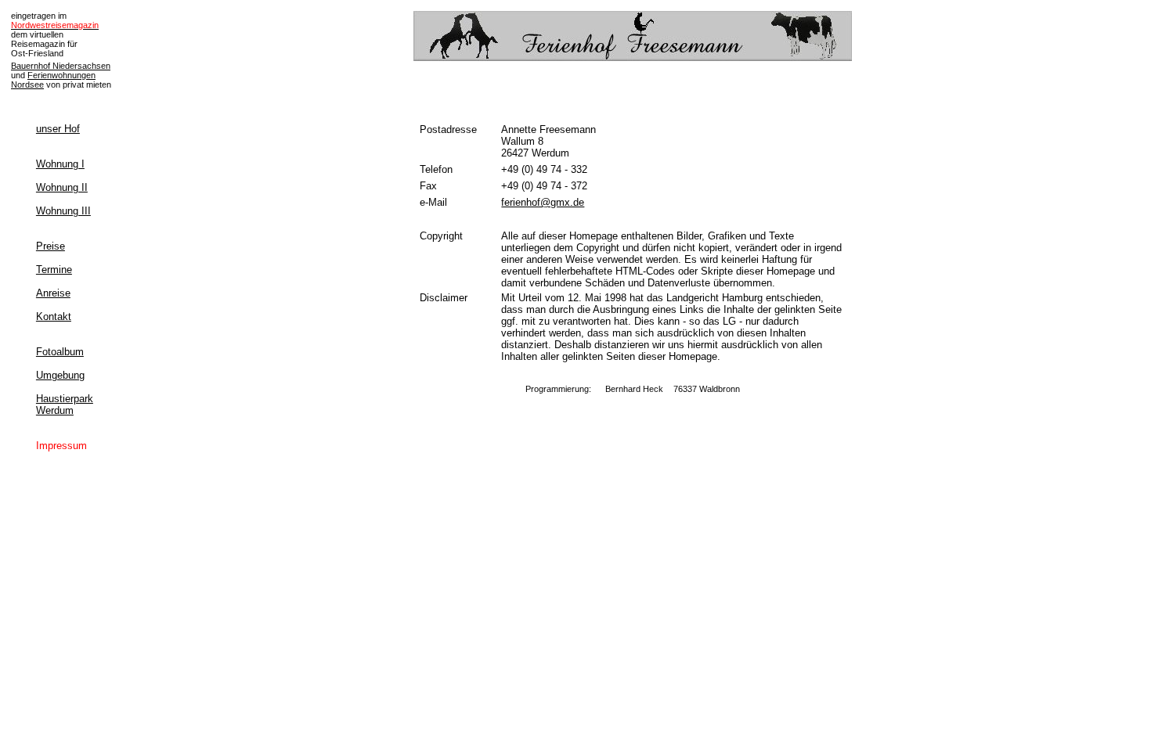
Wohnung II (62, 187)
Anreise (53, 293)
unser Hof (58, 129)
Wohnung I (60, 164)
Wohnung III (63, 211)
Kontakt (53, 316)
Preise (50, 246)
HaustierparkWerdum (64, 404)
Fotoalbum (60, 352)
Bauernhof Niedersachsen (60, 65)
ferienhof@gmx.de (542, 202)
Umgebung (60, 375)
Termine (54, 269)
